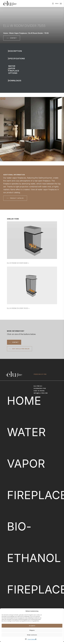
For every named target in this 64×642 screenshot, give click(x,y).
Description (11, 51)
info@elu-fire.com (41, 393)
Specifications (11, 58)
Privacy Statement (32, 639)
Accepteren (32, 625)
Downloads (11, 81)
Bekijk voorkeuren (32, 635)
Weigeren (32, 630)
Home (5, 33)
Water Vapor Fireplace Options (11, 69)
